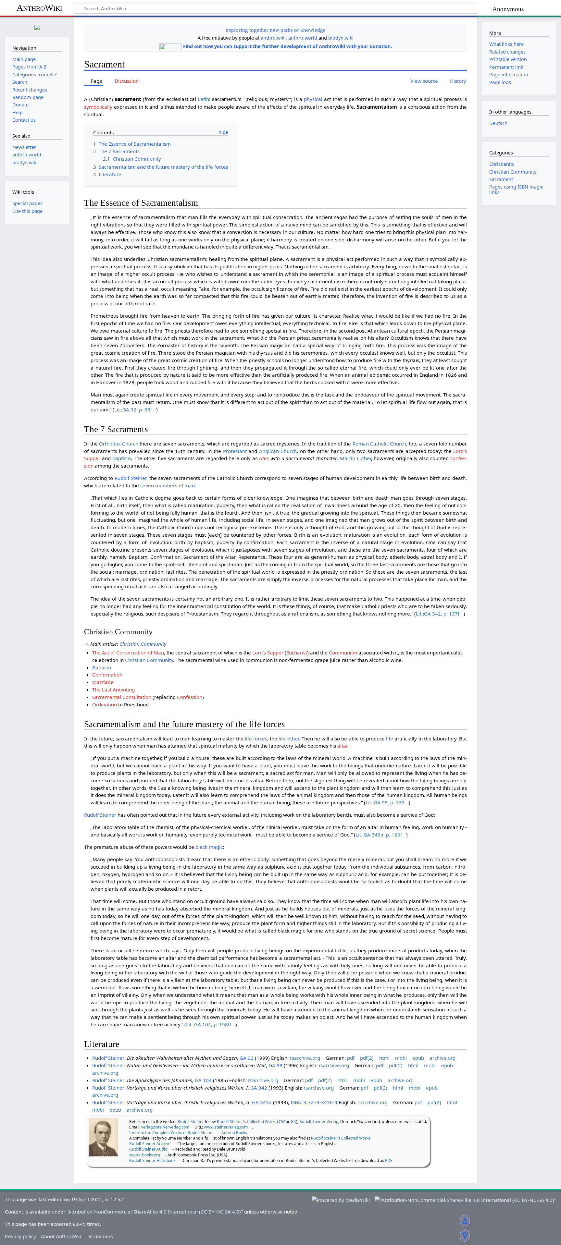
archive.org (442, 1058)
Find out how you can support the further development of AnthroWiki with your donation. (287, 46)
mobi (401, 1058)
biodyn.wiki (341, 38)
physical (313, 99)
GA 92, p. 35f (137, 409)
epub (418, 1058)
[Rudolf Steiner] (103, 1136)
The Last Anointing (113, 689)
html (384, 1058)
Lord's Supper (267, 652)
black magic (209, 847)
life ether (289, 738)
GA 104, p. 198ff (212, 1024)
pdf (351, 1058)
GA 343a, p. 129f (383, 834)
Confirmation (107, 674)
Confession (189, 697)
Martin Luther (355, 458)
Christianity (501, 164)
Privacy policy (20, 1236)
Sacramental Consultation (121, 697)
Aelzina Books (234, 1132)
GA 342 (258, 1087)
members (166, 485)
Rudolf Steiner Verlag (318, 1121)
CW (282, 1121)
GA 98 (275, 1065)
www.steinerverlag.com (226, 1127)
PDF (388, 1160)
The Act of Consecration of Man (128, 652)
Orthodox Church (118, 443)
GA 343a (262, 1102)
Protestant (235, 451)
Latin (203, 99)
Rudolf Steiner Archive (149, 1143)
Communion (343, 652)
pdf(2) (367, 1058)
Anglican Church (278, 451)
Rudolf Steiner (130, 478)
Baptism (101, 667)
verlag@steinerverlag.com (165, 1127)
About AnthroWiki (61, 1236)
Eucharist (296, 652)
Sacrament (501, 179)
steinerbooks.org (144, 1155)
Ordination (104, 704)
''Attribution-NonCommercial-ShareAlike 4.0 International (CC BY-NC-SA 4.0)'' (155, 1211)
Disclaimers (99, 1236)
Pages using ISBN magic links (516, 189)
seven (147, 485)
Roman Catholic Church (379, 443)
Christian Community (142, 644)
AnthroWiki (39, 8)
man (189, 485)
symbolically (98, 107)
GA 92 (247, 1058)
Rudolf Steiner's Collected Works (246, 1121)
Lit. (117, 409)
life (389, 738)
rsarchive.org (305, 1058)
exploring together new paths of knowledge (276, 30)
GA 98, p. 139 (389, 802)
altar (342, 745)
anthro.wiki (273, 38)
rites (264, 458)
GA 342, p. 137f (441, 613)
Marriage (103, 682)
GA (293, 1121)
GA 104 (203, 1080)
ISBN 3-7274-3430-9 (314, 1102)
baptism (121, 458)
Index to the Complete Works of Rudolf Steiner (171, 1132)
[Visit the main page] (37, 26)
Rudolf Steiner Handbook (152, 1160)
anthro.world (302, 38)
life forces (256, 738)
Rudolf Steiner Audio (148, 1149)
